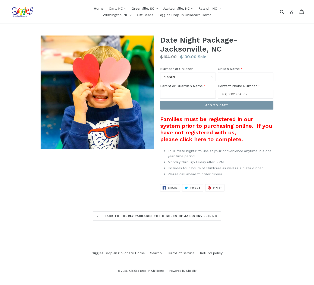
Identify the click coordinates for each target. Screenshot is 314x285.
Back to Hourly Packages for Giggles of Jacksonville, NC (160, 216)
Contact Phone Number (239, 86)
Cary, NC (118, 8)
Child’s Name (230, 69)
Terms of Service (181, 253)
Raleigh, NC (210, 8)
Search (156, 253)
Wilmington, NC (118, 15)
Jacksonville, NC (179, 8)
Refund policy (211, 253)
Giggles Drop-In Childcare (146, 270)
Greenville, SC (146, 8)
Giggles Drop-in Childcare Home (184, 15)
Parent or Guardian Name (183, 86)
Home (99, 8)
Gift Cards (145, 15)
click (186, 139)
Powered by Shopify (183, 270)
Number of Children (176, 69)
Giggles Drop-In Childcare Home (118, 253)
